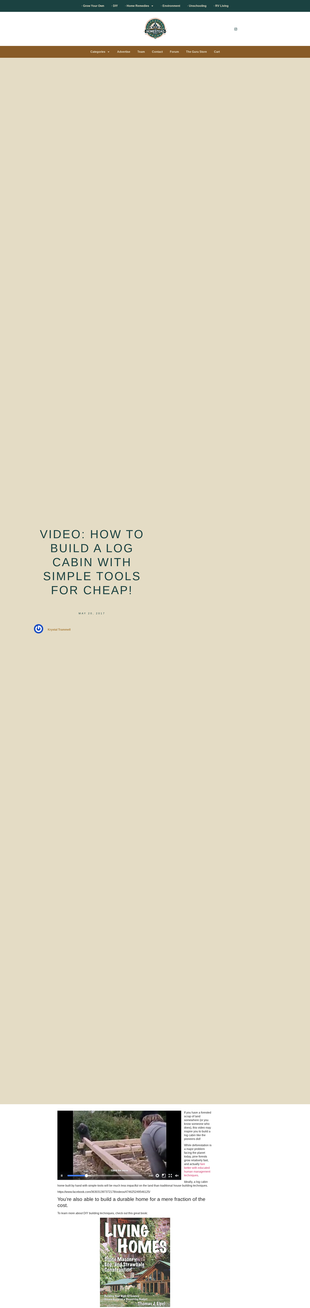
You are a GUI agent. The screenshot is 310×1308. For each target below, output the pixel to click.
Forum (174, 51)
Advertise (123, 51)
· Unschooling (196, 5)
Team (141, 51)
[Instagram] (235, 29)
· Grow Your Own (92, 5)
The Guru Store (196, 51)
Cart (217, 51)
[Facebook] (227, 29)
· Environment (170, 5)
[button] (59, 29)
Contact (157, 51)
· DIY (114, 5)
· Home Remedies (137, 5)
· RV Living (221, 5)
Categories (97, 51)
